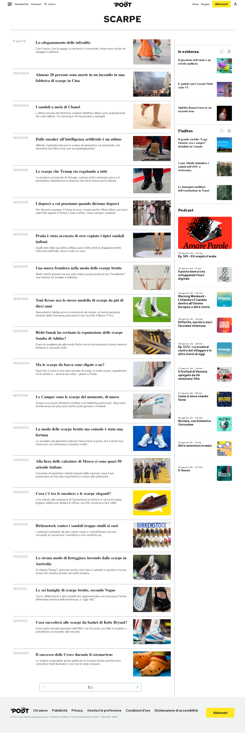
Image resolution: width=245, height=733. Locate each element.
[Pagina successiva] (137, 687)
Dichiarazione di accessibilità (176, 710)
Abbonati (221, 4)
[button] (43, 687)
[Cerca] (45, 4)
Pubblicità (59, 710)
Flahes (185, 131)
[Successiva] (229, 52)
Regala (205, 4)
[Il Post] (122, 4)
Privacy (77, 710)
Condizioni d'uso (138, 710)
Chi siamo (40, 710)
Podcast (36, 4)
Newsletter (22, 4)
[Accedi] (235, 4)
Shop (195, 4)
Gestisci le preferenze (104, 710)
